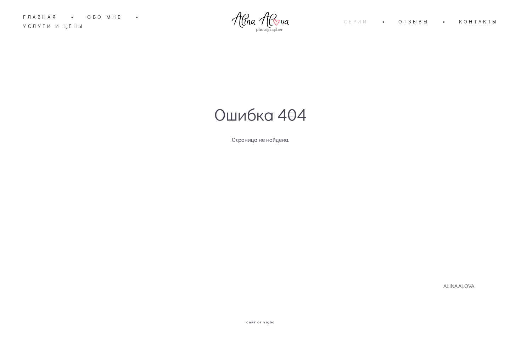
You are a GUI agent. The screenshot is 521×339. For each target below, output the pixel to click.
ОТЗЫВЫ (413, 21)
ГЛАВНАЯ (40, 17)
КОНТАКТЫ (478, 21)
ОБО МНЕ (104, 17)
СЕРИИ (356, 21)
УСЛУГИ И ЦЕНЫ (53, 26)
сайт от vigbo (260, 322)
